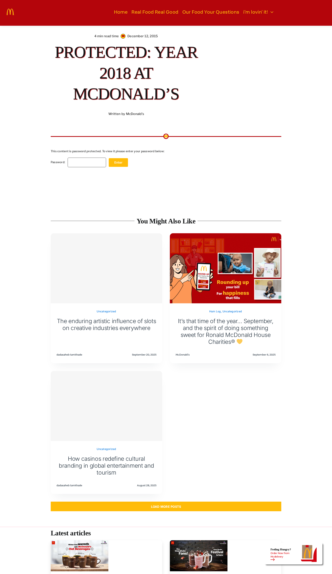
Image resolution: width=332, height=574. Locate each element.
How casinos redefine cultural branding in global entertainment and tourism (106, 465)
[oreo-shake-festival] (198, 542)
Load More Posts (166, 507)
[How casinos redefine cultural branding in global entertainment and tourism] (106, 406)
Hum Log (215, 311)
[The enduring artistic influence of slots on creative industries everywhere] (106, 268)
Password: (58, 162)
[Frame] (10, 10)
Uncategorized (106, 311)
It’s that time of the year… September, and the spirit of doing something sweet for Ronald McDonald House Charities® (225, 331)
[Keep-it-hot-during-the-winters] (79, 542)
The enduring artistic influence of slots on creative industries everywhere (106, 324)
